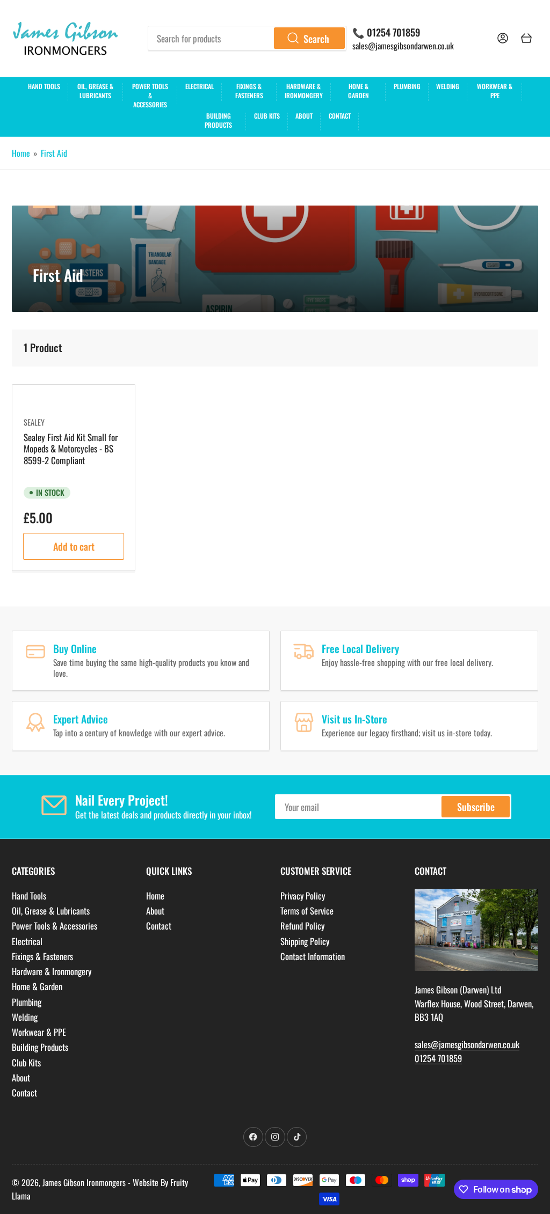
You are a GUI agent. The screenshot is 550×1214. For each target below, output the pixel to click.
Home (21, 153)
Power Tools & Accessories (150, 94)
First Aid (54, 153)
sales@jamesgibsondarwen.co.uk (403, 45)
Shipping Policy (304, 941)
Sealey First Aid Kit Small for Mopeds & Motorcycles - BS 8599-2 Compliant (71, 448)
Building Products (218, 120)
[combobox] (247, 38)
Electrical (199, 86)
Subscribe (476, 806)
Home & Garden (358, 91)
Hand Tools (44, 86)
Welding (447, 86)
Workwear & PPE (494, 91)
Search (316, 38)
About (304, 115)
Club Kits (267, 115)
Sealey (34, 422)
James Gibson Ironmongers (84, 1182)
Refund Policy (302, 925)
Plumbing (407, 86)
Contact (340, 115)
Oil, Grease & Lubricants (95, 91)
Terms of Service (307, 910)
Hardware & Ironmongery (304, 91)
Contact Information (312, 956)
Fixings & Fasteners (249, 91)
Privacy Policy (302, 895)
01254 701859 (438, 1058)
